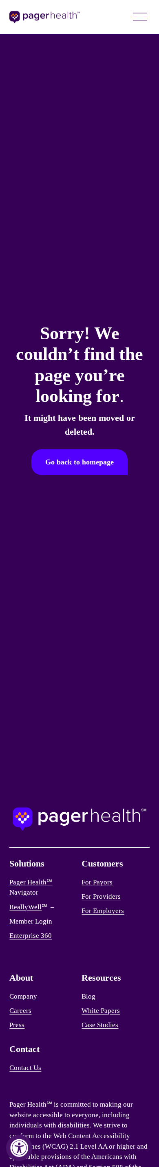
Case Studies (100, 1025)
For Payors (97, 882)
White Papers (101, 1010)
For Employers (103, 911)
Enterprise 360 (30, 935)
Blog (88, 996)
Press (16, 1025)
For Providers (101, 896)
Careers (20, 1010)
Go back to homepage (79, 462)
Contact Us (25, 1068)
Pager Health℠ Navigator (30, 887)
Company (23, 996)
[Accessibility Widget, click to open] (19, 1148)
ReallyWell (25, 907)
